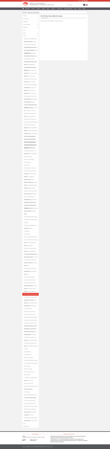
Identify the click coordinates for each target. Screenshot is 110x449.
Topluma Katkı (60, 8)
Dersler (24, 30)
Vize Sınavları (26, 348)
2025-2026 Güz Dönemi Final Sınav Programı (30, 406)
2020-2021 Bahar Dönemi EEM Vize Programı (30, 216)
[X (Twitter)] (79, 1)
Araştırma (53, 8)
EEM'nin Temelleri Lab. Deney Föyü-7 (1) (30, 119)
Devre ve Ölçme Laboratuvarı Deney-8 (29, 397)
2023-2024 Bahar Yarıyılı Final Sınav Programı (30, 340)
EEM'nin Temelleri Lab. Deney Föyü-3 (29, 81)
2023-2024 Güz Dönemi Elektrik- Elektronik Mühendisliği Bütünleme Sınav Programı (30, 333)
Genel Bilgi (25, 15)
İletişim (84, 8)
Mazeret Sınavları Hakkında (28, 245)
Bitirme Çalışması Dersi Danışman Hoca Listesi (31, 257)
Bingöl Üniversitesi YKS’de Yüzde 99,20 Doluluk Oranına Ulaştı (62, 437)
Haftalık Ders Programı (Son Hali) (29, 371)
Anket (76, 8)
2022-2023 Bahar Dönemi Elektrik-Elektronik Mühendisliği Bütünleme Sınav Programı (30, 304)
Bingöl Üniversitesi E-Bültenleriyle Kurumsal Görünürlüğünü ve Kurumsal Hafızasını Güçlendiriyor (68, 436)
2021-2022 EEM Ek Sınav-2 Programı (29, 277)
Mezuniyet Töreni (26, 265)
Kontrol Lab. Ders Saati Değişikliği (29, 159)
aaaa (24, 274)
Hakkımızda (28, 8)
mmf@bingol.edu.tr (33, 440)
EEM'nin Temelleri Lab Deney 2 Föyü (29, 76)
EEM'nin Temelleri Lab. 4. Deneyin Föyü (30, 93)
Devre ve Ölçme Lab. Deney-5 (28, 383)
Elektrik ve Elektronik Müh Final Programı (30, 193)
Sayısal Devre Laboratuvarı (28, 156)
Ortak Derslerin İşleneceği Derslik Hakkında (30, 320)
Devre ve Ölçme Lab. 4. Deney (28, 380)
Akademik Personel (26, 18)
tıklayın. (61, 20)
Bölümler (39, 8)
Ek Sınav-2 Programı (27, 234)
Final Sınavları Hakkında (27, 354)
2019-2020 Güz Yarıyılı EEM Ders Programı (30, 41)
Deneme (25, 214)
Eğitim (48, 8)
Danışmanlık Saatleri (27, 374)
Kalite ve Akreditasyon (68, 8)
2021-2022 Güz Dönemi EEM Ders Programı (30, 237)
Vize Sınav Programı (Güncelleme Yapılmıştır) (31, 363)
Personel (34, 8)
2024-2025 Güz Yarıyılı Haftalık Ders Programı (30, 346)
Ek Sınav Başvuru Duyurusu (28, 308)
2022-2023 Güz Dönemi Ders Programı (29, 280)
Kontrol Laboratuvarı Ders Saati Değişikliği (30, 153)
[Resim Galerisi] (87, 1)
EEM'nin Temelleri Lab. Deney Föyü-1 (29, 56)
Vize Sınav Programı (27, 392)
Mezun (80, 8)
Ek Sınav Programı (26, 231)
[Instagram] (85, 1)
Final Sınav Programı (27, 366)
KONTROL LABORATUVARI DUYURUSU (29, 147)
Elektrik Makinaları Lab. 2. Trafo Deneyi (30, 168)
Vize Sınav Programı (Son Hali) (28, 415)
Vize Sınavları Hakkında (27, 351)
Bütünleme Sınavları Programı (28, 357)
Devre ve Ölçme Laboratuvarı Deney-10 (30, 403)
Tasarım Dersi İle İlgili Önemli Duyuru (29, 188)
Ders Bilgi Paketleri (26, 426)
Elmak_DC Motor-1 (27, 165)
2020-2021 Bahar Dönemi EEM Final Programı (31, 219)
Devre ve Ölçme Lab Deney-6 (28, 389)
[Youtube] (83, 1)
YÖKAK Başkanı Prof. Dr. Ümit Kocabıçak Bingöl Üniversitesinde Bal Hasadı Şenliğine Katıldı (67, 439)
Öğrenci (44, 8)
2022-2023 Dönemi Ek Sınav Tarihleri (29, 311)
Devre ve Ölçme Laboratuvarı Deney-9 (29, 400)
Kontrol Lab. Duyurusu (27, 162)
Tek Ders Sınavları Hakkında (28, 228)
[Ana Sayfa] (23, 8)
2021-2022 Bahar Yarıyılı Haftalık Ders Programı (31, 254)
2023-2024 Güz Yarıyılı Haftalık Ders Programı (30, 317)
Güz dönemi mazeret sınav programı (29, 116)
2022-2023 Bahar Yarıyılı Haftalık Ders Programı (31, 294)
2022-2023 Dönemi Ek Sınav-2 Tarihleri (29, 314)
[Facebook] (81, 1)
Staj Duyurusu (26, 222)
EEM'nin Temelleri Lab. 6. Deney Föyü (29, 110)
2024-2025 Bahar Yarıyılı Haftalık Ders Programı (31, 360)
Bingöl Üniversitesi (26, 0)
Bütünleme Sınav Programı (28, 369)
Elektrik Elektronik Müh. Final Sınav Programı (31, 122)
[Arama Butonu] (84, 5)
